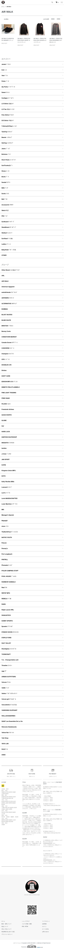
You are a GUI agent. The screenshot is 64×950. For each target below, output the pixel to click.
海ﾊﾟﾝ (7, 165)
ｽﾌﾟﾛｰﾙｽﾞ (7, 626)
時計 (5, 210)
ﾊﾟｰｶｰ (5, 81)
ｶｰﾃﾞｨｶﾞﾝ (8, 98)
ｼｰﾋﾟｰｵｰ (6, 359)
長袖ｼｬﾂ (7, 103)
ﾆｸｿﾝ (5, 526)
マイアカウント (46, 921)
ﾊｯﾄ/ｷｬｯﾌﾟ (7, 143)
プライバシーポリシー (7, 934)
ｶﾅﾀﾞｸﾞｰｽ (9, 342)
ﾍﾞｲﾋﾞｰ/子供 (9, 250)
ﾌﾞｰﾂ (5, 177)
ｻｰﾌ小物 (7, 238)
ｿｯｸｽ (5, 193)
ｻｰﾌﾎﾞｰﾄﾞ (8, 222)
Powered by (23, 947)
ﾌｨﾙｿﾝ (6, 404)
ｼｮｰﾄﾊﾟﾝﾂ (8, 160)
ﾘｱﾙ (4, 587)
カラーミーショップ (17, 943)
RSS (23, 926)
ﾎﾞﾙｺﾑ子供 (9, 705)
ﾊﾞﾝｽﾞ (5, 688)
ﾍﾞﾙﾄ (4, 199)
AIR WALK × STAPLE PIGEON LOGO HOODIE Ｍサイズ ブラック (40, 40)
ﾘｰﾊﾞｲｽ (6, 493)
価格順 (52, 19)
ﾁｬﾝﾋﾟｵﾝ (8, 354)
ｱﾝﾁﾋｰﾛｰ (8, 298)
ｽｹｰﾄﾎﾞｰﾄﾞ (9, 227)
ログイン (44, 926)
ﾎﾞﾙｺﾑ (6, 682)
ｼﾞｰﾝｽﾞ (6, 148)
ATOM (26, 926)
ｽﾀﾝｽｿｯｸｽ (10, 632)
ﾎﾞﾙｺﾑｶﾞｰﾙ (9, 699)
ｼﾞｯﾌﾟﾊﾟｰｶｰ (8, 87)
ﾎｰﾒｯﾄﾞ (7, 565)
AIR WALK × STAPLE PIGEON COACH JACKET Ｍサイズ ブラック (24, 40)
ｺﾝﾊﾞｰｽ (8, 348)
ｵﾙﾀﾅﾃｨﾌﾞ (9, 303)
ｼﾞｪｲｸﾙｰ (6, 454)
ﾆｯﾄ (4, 70)
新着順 (58, 19)
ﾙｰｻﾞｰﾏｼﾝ (9, 504)
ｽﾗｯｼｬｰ (7, 665)
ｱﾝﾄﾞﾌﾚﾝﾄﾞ (9, 292)
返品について (5, 926)
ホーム (3, 6)
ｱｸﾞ (4, 671)
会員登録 (44, 924)
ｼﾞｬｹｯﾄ (6, 64)
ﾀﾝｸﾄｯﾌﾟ (7, 132)
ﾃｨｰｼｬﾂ (9, 126)
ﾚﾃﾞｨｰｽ (6, 244)
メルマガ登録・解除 (27, 924)
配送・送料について (6, 924)
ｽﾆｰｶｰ (6, 171)
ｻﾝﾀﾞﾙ (6, 182)
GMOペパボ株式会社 (37, 943)
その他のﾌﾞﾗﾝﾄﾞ (11, 270)
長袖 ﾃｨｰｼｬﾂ (8, 109)
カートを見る (45, 929)
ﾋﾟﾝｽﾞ (5, 216)
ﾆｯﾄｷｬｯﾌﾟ (7, 137)
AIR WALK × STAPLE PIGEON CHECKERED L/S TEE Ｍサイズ (56, 40)
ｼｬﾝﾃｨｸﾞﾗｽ (9, 649)
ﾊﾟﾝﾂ (6, 154)
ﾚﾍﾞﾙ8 (6, 598)
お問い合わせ (45, 931)
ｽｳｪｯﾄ (6, 92)
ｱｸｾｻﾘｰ (8, 205)
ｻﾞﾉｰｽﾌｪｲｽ (10, 532)
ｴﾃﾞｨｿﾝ (10, 381)
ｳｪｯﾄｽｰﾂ (7, 233)
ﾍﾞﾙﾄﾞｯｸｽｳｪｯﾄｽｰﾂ (9, 693)
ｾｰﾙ (5, 749)
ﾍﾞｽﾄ (5, 75)
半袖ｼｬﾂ (8, 120)
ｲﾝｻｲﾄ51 (8, 443)
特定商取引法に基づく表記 (8, 931)
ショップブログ (26, 921)
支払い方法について (6, 929)
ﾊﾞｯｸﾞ (5, 188)
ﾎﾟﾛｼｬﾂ (8, 115)
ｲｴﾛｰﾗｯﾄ (8, 732)
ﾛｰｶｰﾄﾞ (7, 487)
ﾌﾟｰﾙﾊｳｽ (9, 576)
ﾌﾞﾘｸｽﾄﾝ (7, 326)
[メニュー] (61, 2)
